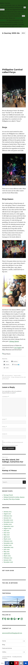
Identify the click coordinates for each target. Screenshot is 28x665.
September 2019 (8, 547)
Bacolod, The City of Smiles (12, 499)
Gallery (4, 652)
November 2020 (8, 522)
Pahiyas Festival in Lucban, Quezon (14, 497)
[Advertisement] (14, 53)
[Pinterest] (16, 663)
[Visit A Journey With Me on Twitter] (18, 619)
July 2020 (6, 530)
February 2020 (8, 541)
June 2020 (7, 532)
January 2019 (7, 560)
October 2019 (7, 545)
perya (7, 378)
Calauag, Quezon (14, 341)
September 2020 (8, 526)
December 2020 (8, 520)
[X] (11, 663)
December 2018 (8, 562)
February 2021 (8, 516)
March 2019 (7, 556)
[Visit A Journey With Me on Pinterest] (12, 619)
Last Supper (18, 347)
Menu (23, 33)
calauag (17, 377)
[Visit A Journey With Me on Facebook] (3, 619)
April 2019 (7, 553)
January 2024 (7, 511)
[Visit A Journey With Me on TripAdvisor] (8, 619)
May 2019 (6, 551)
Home (4, 641)
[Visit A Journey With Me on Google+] (15, 619)
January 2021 (7, 518)
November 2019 (8, 543)
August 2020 (7, 528)
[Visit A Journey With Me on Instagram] (22, 619)
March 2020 (7, 539)
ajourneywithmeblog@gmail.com (12, 633)
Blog (3, 644)
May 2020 (6, 535)
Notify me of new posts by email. (10, 445)
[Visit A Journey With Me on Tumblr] (5, 619)
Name (4, 419)
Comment (5, 396)
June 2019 (6, 549)
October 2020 (8, 524)
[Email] (21, 663)
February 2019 (8, 558)
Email (4, 426)
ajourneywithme (8, 375)
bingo (12, 377)
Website (4, 434)
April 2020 (7, 537)
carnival (21, 377)
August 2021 (7, 513)
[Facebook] (7, 663)
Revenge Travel (8, 495)
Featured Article (6, 377)
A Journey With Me (11, 33)
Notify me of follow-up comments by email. (12, 442)
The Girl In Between (10, 583)
